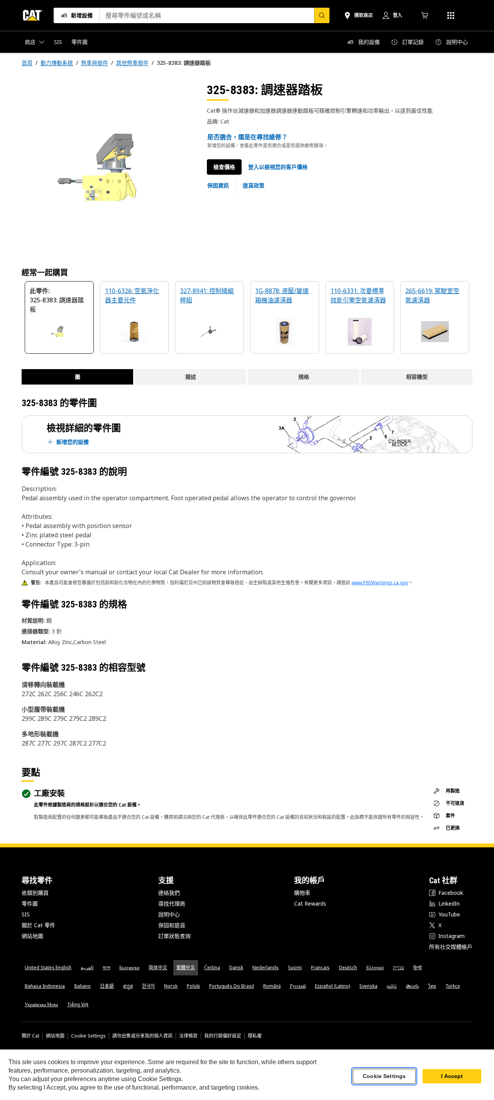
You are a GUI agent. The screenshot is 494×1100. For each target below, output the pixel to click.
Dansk (236, 967)
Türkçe (452, 986)
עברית (398, 967)
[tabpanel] (108, 168)
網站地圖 (32, 936)
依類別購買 (35, 892)
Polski (193, 986)
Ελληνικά (375, 967)
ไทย (432, 986)
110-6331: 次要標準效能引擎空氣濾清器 (358, 295)
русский (298, 986)
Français (320, 967)
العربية (87, 967)
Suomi (295, 967)
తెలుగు (412, 986)
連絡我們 (169, 892)
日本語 (107, 986)
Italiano (82, 986)
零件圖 (30, 903)
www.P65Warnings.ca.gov (380, 582)
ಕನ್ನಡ (128, 986)
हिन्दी (417, 967)
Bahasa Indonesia (45, 986)
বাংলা (106, 967)
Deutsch (348, 967)
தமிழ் (392, 986)
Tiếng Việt (77, 1004)
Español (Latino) (332, 986)
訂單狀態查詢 (174, 936)
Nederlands (265, 967)
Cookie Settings (88, 1036)
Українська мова (41, 1004)
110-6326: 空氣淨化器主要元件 (132, 295)
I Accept (452, 1076)
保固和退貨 (171, 925)
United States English (48, 967)
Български (129, 967)
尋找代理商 (171, 903)
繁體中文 (185, 967)
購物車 (302, 892)
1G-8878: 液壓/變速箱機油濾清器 (282, 295)
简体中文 (158, 967)
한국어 (148, 986)
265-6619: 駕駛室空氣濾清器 (432, 295)
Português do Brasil (231, 986)
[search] (322, 15)
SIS (26, 914)
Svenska (368, 986)
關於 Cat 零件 (38, 925)
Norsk (171, 986)
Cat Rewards (310, 903)
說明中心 (169, 914)
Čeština (212, 967)
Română (272, 986)
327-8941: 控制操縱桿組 (207, 295)
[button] (278, 167)
